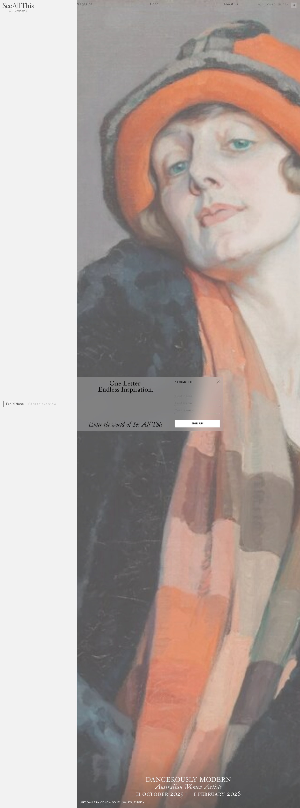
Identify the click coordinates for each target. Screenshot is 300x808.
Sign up (197, 424)
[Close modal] (218, 381)
